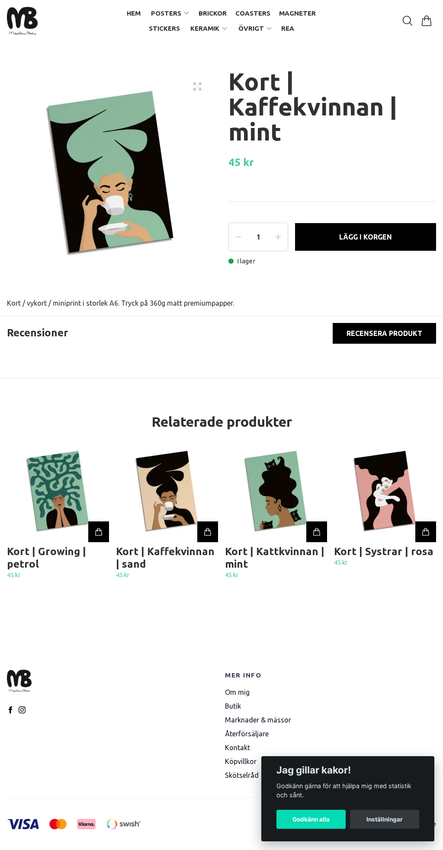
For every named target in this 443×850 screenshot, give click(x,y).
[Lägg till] (98, 531)
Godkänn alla (311, 819)
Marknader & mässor (258, 720)
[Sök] (407, 21)
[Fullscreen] (197, 86)
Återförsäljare (247, 734)
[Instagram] (22, 709)
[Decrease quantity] (238, 237)
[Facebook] (10, 709)
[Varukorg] (426, 21)
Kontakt (237, 747)
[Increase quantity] (278, 237)
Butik (233, 706)
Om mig (237, 692)
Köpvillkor (241, 761)
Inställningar (384, 819)
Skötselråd (242, 775)
